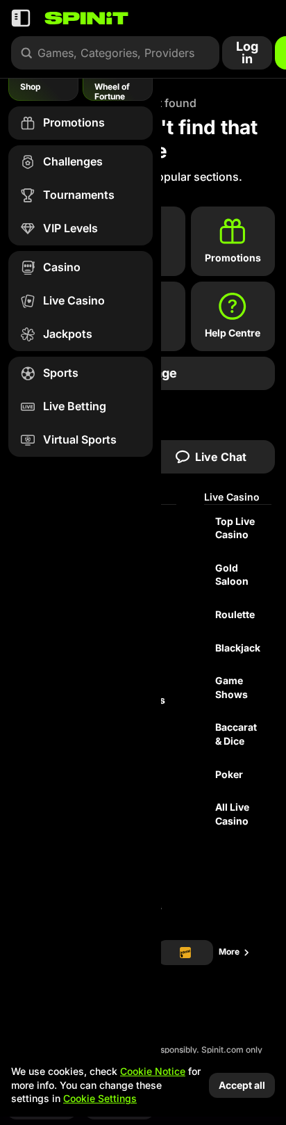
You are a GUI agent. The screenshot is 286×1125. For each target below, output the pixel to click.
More (229, 951)
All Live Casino (232, 814)
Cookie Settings (100, 1098)
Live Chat (220, 457)
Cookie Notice (152, 1071)
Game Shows (231, 687)
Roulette (235, 614)
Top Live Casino (235, 528)
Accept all (242, 1085)
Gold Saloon (232, 575)
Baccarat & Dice (236, 734)
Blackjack (237, 648)
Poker (229, 774)
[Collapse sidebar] (21, 18)
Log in (247, 52)
